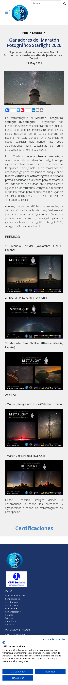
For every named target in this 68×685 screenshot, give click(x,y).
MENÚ (8, 590)
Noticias (37, 32)
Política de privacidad (54, 639)
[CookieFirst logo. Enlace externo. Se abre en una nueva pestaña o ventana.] (3, 642)
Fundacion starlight (18, 629)
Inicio (25, 32)
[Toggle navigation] (6, 12)
